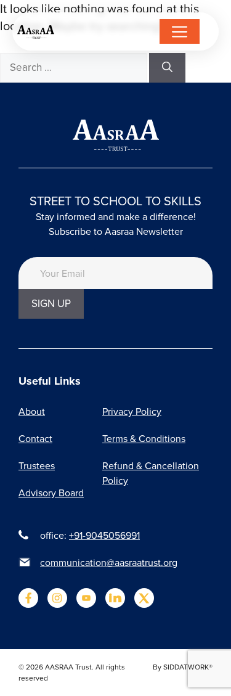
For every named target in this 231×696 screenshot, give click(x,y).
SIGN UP (51, 303)
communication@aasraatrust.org (108, 562)
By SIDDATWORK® (183, 666)
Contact (35, 438)
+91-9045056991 (104, 535)
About (31, 411)
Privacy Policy (131, 411)
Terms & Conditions (143, 438)
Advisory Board (51, 492)
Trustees (36, 465)
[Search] (167, 68)
